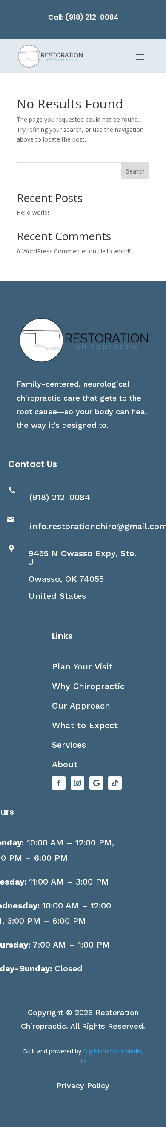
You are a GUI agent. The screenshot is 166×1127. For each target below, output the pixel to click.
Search (135, 171)
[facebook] (59, 783)
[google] (96, 783)
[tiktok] (115, 783)
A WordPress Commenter (52, 251)
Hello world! (33, 212)
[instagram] (77, 783)
